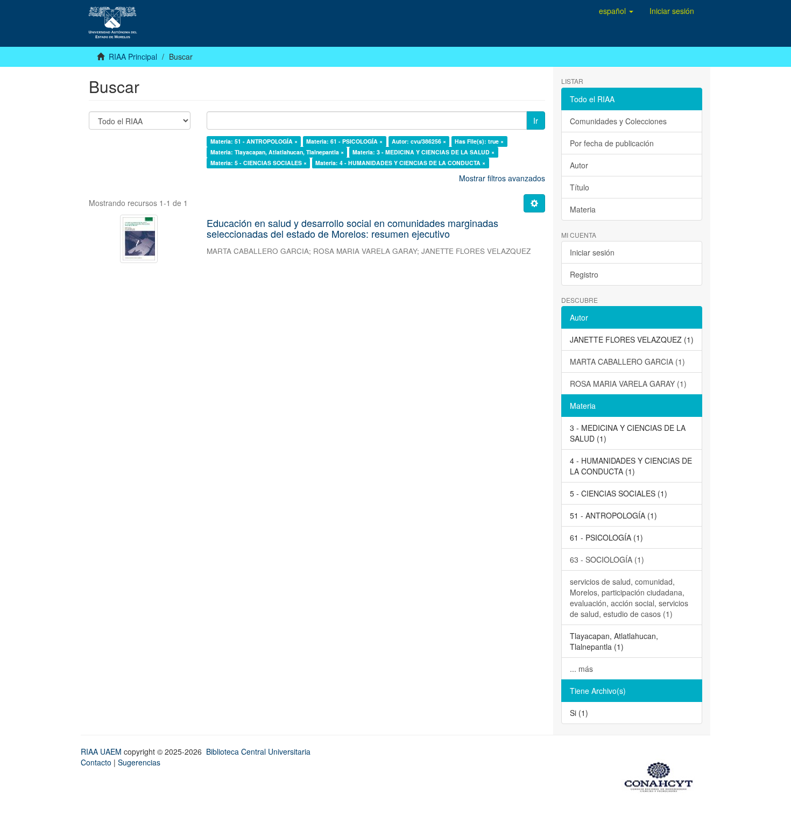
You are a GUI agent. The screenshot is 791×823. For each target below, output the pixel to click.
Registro (584, 274)
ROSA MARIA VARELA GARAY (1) (628, 383)
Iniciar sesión (592, 252)
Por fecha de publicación (612, 143)
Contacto (96, 762)
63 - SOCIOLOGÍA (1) (607, 559)
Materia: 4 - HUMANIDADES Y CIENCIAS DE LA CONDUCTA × (400, 163)
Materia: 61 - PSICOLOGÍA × (344, 141)
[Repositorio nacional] (661, 775)
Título (579, 187)
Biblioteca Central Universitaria (258, 751)
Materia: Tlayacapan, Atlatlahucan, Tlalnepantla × (277, 152)
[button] (616, 11)
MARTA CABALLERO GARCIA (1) (627, 361)
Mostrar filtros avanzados (502, 178)
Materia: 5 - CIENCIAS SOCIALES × (258, 163)
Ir (535, 120)
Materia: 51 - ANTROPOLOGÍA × (254, 141)
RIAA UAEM (102, 751)
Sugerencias (139, 762)
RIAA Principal (133, 56)
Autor (579, 165)
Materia (583, 209)
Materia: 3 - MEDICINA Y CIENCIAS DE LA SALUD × (423, 152)
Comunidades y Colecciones (618, 121)
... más (581, 668)
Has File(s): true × (479, 141)
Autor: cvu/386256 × (419, 141)
